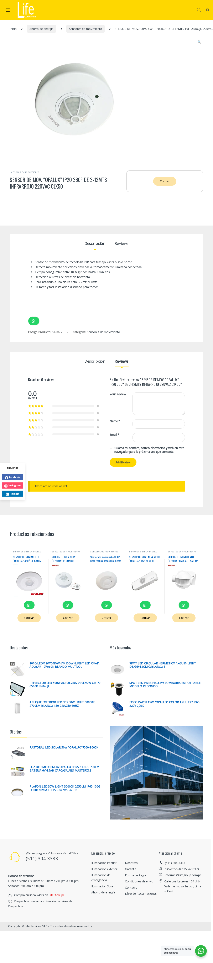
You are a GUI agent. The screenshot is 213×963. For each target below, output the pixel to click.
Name (115, 421)
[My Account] (207, 9)
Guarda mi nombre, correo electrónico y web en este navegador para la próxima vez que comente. (149, 450)
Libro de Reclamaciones (141, 894)
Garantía (130, 869)
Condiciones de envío (139, 881)
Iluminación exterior (104, 869)
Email (114, 435)
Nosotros (131, 863)
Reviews (122, 244)
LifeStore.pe (56, 895)
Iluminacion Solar (102, 886)
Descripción (94, 244)
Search (199, 10)
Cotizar (164, 181)
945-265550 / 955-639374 (182, 869)
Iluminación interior (103, 863)
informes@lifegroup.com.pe (183, 875)
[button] (199, 41)
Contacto (131, 887)
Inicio (13, 29)
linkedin (14, 493)
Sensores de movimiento (85, 29)
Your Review (118, 394)
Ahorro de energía (41, 29)
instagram (15, 485)
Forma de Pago (135, 875)
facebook (14, 477)
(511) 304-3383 (175, 863)
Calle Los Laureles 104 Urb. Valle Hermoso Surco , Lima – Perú (182, 886)
